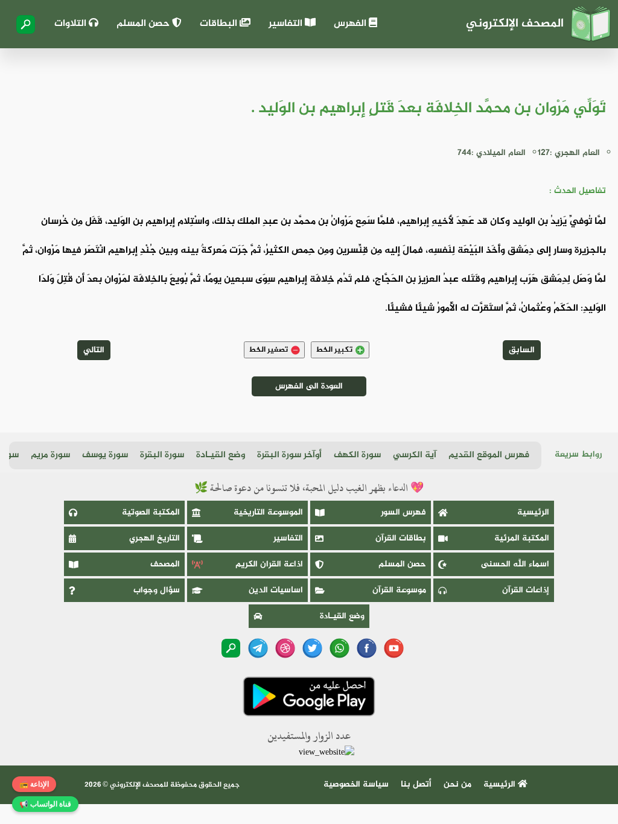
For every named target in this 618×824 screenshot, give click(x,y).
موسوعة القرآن (399, 590)
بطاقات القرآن (400, 538)
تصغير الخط (268, 350)
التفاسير (287, 24)
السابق (522, 350)
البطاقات (220, 24)
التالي (93, 350)
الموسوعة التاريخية (268, 512)
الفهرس (351, 24)
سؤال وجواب (156, 590)
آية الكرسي (414, 455)
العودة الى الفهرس (309, 386)
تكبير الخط (334, 350)
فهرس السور (403, 512)
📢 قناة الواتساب (45, 804)
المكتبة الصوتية (151, 512)
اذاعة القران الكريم (269, 564)
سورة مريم (50, 455)
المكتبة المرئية (521, 538)
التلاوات (71, 24)
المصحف (165, 564)
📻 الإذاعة (34, 784)
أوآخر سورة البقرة (289, 455)
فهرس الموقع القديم (488, 455)
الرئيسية (533, 512)
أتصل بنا (416, 784)
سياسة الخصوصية (356, 784)
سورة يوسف (105, 455)
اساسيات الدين (276, 590)
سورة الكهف (357, 455)
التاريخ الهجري (154, 538)
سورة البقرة (162, 455)
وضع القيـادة (220, 455)
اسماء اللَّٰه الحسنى (515, 564)
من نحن (457, 784)
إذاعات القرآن (525, 590)
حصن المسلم (144, 24)
